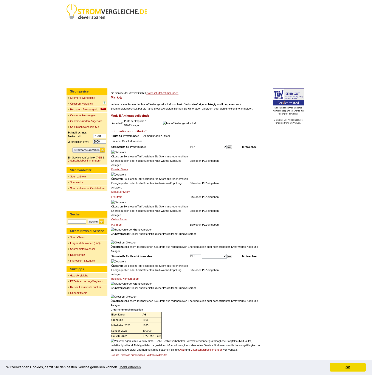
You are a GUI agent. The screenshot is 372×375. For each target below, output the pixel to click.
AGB (182, 349)
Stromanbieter (78, 176)
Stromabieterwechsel (82, 249)
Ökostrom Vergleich (81, 103)
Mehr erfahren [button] (130, 367)
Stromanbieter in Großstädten (87, 188)
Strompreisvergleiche (82, 97)
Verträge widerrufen (157, 355)
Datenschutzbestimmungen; (162, 93)
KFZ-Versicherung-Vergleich (86, 281)
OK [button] (348, 367)
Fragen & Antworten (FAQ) (85, 243)
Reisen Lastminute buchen (86, 287)
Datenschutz (77, 254)
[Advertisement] (186, 55)
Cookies (115, 355)
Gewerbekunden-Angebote (86, 121)
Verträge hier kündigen (133, 355)
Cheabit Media (78, 293)
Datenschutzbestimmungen (207, 349)
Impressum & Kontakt (82, 260)
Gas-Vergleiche (79, 275)
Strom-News (77, 237)
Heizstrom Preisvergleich (84, 109)
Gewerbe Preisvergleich (84, 115)
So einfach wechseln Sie (84, 127)
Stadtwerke (76, 182)
